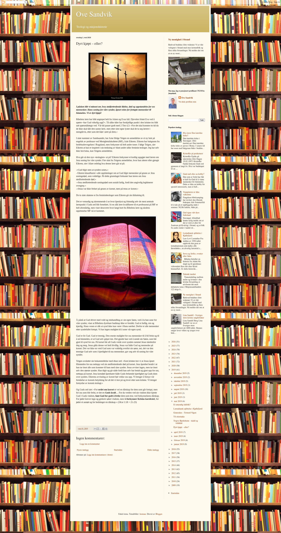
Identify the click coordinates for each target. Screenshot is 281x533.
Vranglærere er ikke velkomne (191, 193)
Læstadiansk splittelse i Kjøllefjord (192, 234)
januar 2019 (179, 444)
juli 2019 (178, 393)
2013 (174, 469)
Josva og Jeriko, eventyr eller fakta (193, 254)
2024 (174, 349)
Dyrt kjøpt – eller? (181, 427)
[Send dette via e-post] (95, 428)
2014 (174, 465)
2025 (174, 345)
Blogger (159, 513)
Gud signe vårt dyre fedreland (191, 213)
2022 (174, 357)
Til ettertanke (179, 416)
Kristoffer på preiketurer (193, 153)
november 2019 (180, 377)
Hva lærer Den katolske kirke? (192, 134)
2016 (174, 457)
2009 (174, 485)
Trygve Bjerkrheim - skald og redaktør (185, 422)
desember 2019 (180, 373)
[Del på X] (100, 428)
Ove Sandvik (94, 13)
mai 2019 (178, 401)
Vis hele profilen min (187, 101)
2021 (174, 361)
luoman (143, 513)
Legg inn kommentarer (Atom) (100, 454)
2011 (174, 477)
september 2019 (181, 385)
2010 (174, 481)
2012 (174, 473)
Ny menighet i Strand (179, 39)
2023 (174, 353)
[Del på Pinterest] (106, 428)
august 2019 (179, 389)
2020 (174, 365)
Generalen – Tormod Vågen (184, 412)
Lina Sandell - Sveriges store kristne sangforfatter (193, 316)
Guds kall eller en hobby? (193, 174)
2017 (174, 453)
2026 (174, 341)
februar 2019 (179, 440)
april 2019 (178, 432)
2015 (174, 461)
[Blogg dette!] (97, 428)
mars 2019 (178, 436)
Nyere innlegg (83, 449)
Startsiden (118, 449)
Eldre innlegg (153, 449)
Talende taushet (189, 274)
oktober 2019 (180, 381)
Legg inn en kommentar (90, 443)
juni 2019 (178, 397)
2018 (174, 449)
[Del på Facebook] (103, 428)
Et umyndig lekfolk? (181, 404)
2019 (174, 369)
